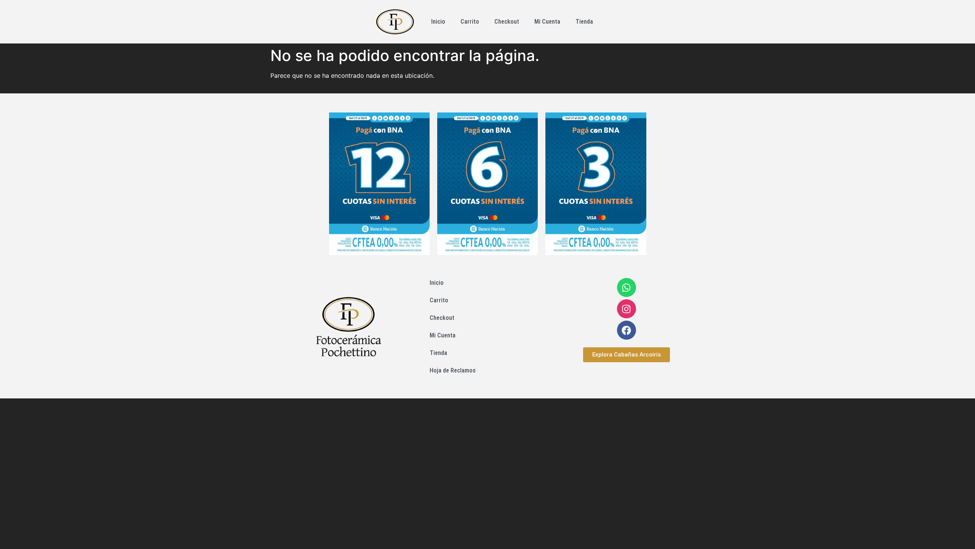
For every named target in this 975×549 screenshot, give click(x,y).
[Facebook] (626, 330)
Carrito (469, 21)
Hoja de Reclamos (453, 370)
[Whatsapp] (626, 287)
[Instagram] (626, 308)
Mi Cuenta (547, 21)
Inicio (438, 21)
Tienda (584, 21)
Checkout (506, 21)
